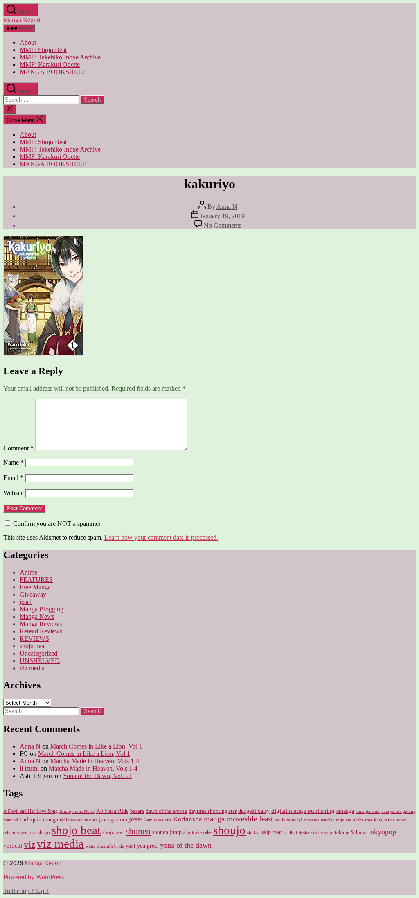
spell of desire (297, 832)
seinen (9, 832)
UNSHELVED (40, 660)
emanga (345, 811)
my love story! (288, 819)
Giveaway (33, 594)
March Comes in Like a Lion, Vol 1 (96, 746)
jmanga (90, 820)
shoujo (229, 830)
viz (29, 844)
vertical (12, 845)
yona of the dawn (186, 845)
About (28, 42)
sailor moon (395, 819)
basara (137, 811)
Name (13, 462)
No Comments (222, 225)
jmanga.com (113, 819)
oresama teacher (319, 820)
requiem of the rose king (359, 820)
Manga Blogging (41, 609)
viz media (32, 668)
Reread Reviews (41, 631)
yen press (147, 846)
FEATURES (36, 579)
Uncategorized (38, 653)
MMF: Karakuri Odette (50, 64)
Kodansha (187, 819)
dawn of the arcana (166, 811)
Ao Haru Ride (112, 811)
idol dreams (71, 819)
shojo (44, 832)
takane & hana (351, 832)
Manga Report (22, 19)
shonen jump (167, 832)
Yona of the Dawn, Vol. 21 (97, 775)
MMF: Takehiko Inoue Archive (60, 57)
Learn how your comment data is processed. (161, 537)
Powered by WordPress (33, 876)
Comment (18, 448)
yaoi (130, 846)
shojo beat (33, 645)
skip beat (271, 832)
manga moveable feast (238, 818)
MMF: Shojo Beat (43, 49)
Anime (28, 572)
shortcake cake (197, 832)
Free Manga (35, 587)
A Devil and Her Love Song (30, 811)
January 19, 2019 (222, 216)
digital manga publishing (303, 810)
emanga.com (368, 811)
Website (13, 492)
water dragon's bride (105, 846)
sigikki (253, 832)
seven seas (26, 832)
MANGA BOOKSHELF (53, 71)
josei (26, 601)
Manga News (37, 616)
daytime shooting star (213, 811)
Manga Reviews (41, 623)
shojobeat (113, 832)
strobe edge (322, 832)
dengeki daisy (254, 811)
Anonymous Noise (77, 811)
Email (13, 477)
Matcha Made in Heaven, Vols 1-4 (94, 761)
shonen (138, 831)
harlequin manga (39, 819)
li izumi (29, 768)
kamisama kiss (157, 819)
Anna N (226, 206)
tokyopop (382, 832)
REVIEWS (34, 638)
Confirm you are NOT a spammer (56, 523)
